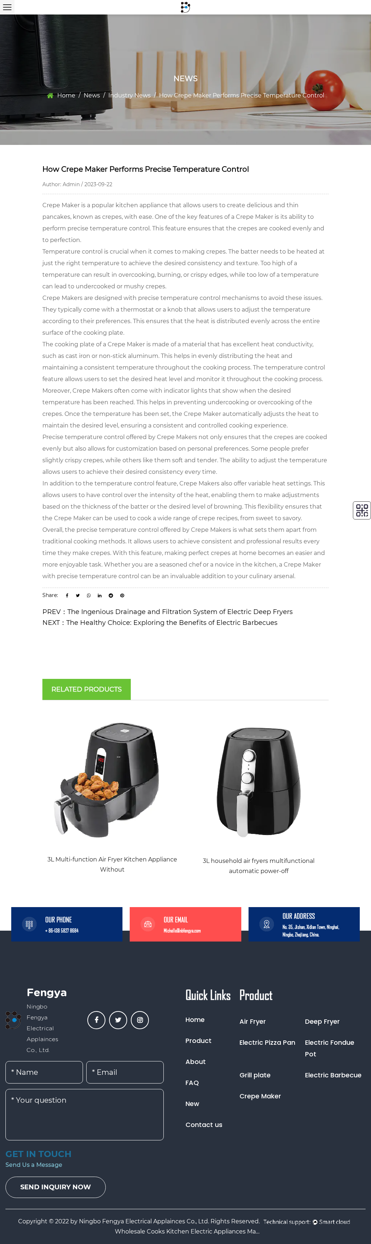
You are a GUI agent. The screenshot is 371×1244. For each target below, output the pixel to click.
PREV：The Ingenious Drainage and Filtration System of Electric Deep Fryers (167, 612)
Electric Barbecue (333, 1075)
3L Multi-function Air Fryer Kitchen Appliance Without (112, 864)
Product (199, 1040)
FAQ (192, 1082)
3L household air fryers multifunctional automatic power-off (258, 865)
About (196, 1061)
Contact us (204, 1124)
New (192, 1103)
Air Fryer (252, 1021)
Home (66, 95)
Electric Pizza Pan (267, 1042)
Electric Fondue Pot (329, 1048)
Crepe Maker (61, 205)
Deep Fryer (322, 1021)
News (92, 95)
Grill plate (255, 1075)
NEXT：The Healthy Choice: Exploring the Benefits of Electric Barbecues (160, 623)
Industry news (129, 95)
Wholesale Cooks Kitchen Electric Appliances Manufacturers (187, 1231)
